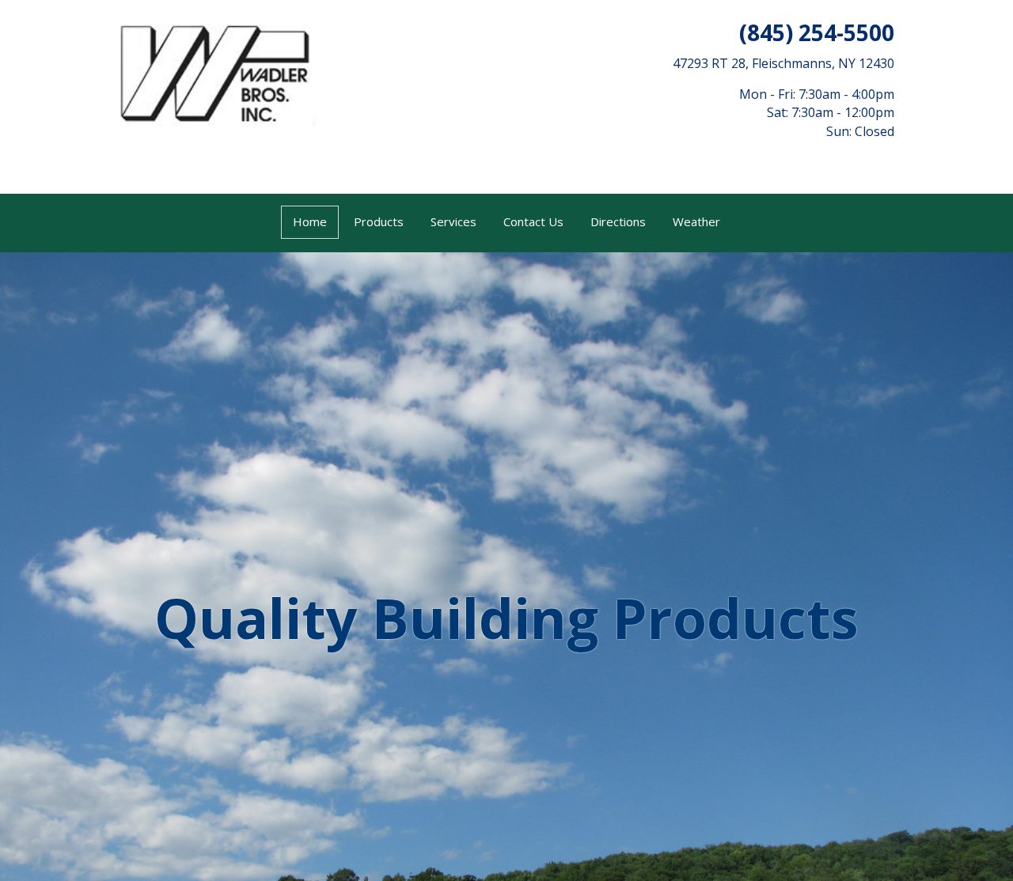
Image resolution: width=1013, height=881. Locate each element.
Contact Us (533, 221)
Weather (696, 221)
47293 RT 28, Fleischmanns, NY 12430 (783, 63)
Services (453, 221)
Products (379, 221)
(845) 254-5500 (816, 32)
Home (310, 221)
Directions (618, 221)
